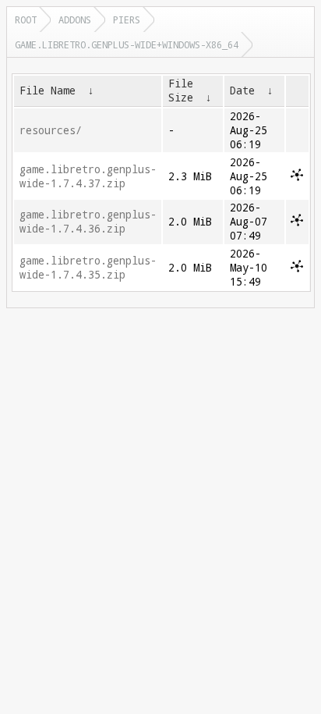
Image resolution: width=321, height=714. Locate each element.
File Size (180, 90)
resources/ (50, 130)
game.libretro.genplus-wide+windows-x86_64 (126, 44)
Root (26, 19)
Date (242, 90)
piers (126, 19)
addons (74, 19)
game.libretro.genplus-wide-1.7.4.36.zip (88, 222)
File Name (47, 90)
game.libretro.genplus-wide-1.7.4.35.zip (88, 268)
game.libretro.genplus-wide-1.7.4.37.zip (88, 176)
